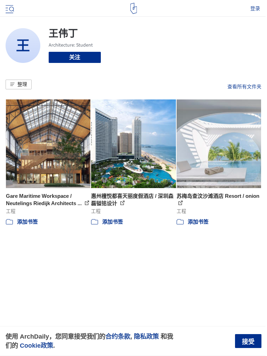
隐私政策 (146, 336)
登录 (255, 8)
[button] (19, 84)
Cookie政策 (36, 345)
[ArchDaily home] (133, 8)
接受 (248, 341)
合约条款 (117, 336)
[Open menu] (9, 8)
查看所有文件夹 (244, 86)
